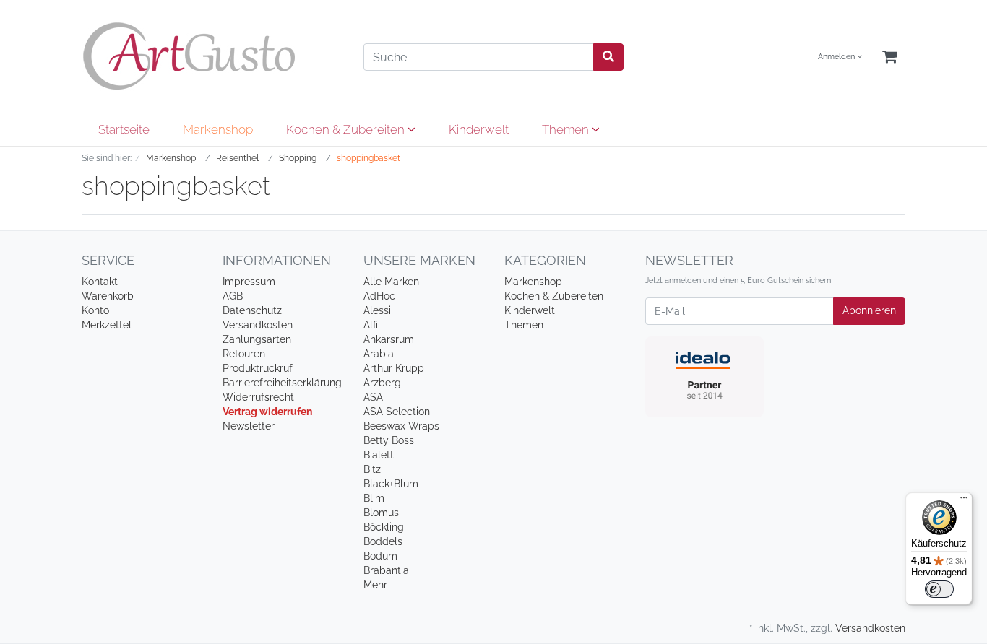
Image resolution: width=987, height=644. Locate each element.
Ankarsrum (388, 339)
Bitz (372, 469)
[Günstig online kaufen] (212, 56)
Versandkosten (258, 325)
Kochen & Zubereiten (347, 129)
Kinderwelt (479, 129)
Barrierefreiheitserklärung (282, 382)
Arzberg (382, 382)
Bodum (380, 556)
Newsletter (249, 426)
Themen (567, 129)
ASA (373, 397)
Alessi (377, 310)
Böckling (383, 527)
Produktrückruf (258, 368)
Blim (373, 498)
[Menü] (964, 501)
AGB (233, 296)
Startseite (124, 129)
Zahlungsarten (257, 339)
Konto (95, 310)
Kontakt (100, 281)
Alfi (370, 325)
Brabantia (386, 570)
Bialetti (379, 455)
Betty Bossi (389, 440)
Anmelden (837, 56)
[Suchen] (608, 57)
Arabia (378, 354)
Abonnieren (869, 310)
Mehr (375, 585)
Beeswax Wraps (401, 426)
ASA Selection (396, 411)
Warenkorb (108, 296)
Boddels (382, 541)
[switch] (939, 589)
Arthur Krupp (393, 368)
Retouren (244, 354)
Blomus (381, 512)
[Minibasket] (889, 57)
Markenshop (218, 129)
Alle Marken (391, 281)
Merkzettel (107, 325)
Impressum (249, 281)
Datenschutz (252, 310)
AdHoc (379, 296)
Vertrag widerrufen (267, 411)
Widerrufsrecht (258, 397)
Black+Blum (390, 483)
